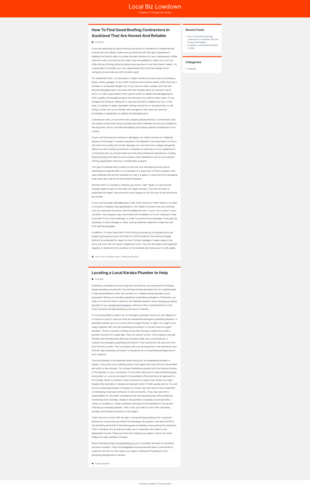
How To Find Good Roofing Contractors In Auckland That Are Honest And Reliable (202, 39)
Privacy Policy (164, 483)
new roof (99, 256)
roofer (117, 256)
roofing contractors (130, 256)
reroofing (109, 256)
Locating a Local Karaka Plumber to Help (130, 272)
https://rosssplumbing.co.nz (123, 443)
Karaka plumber (102, 463)
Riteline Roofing (100, 157)
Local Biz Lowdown (155, 6)
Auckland (99, 42)
